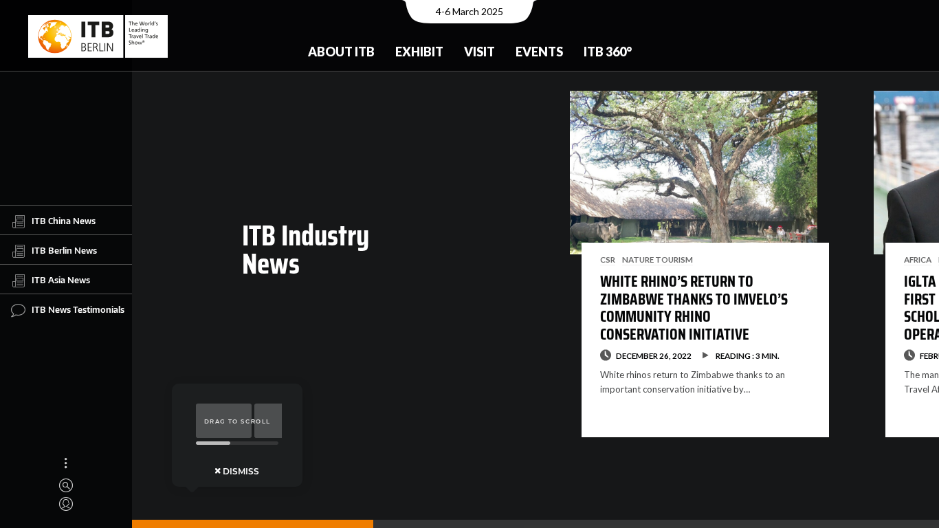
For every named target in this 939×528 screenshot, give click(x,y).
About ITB (341, 51)
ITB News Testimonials (78, 309)
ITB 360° (608, 51)
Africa (917, 259)
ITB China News (64, 220)
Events (539, 51)
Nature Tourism (657, 259)
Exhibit (419, 51)
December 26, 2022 (654, 355)
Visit (479, 51)
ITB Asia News (61, 279)
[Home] (98, 36)
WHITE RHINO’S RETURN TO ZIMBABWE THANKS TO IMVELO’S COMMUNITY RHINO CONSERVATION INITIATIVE (694, 307)
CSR (607, 259)
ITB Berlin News (64, 250)
